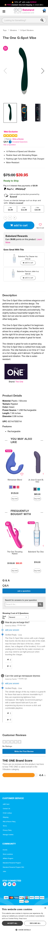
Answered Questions (20, 142)
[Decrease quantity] (5, 217)
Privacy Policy (7, 830)
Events (5, 850)
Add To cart (21, 225)
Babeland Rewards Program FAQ (13, 867)
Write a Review (18, 139)
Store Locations (8, 854)
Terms (5, 826)
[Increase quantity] (14, 217)
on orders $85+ (24, 5)
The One (19, 381)
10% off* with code (24, 2)
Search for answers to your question (21, 600)
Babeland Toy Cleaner (37, 552)
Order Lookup (7, 813)
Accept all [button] (12, 923)
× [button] (45, 908)
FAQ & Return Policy (9, 821)
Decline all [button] (35, 923)
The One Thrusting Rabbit (14, 553)
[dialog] (24, 919)
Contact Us (6, 808)
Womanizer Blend (15, 480)
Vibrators (13, 30)
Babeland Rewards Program (12, 863)
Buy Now (15, 499)
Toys (5, 30)
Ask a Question (9, 145)
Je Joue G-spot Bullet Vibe (37, 481)
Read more (23, 918)
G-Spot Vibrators (27, 30)
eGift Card (6, 804)
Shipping (5, 817)
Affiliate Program (8, 858)
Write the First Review (24, 751)
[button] (3, 11)
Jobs (4, 871)
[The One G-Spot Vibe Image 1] (24, 71)
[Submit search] (40, 604)
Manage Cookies (8, 834)
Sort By (4, 617)
